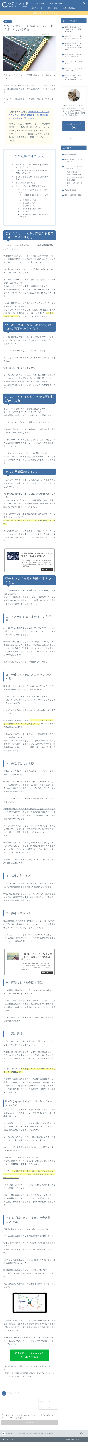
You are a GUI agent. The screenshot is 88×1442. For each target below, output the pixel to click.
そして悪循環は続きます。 (27, 183)
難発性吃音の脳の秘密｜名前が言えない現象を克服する (73, 29)
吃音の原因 (8, 21)
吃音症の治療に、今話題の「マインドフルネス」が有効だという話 (73, 78)
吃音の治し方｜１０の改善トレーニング (73, 69)
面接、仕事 (52, 8)
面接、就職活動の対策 (73, 195)
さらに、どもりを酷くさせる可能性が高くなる (32, 178)
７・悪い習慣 (24, 211)
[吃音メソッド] (15, 8)
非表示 (41, 156)
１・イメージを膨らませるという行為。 (33, 191)
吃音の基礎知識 (69, 8)
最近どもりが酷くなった (75, 184)
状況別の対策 (36, 8)
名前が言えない (73, 172)
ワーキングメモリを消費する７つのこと (32, 186)
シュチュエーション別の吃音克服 (73, 167)
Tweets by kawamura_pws (72, 139)
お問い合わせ (9, 1439)
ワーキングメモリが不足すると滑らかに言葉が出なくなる (32, 171)
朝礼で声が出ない (74, 174)
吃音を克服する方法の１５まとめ (73, 160)
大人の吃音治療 (37, 4)
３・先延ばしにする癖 (28, 200)
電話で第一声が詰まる (75, 177)
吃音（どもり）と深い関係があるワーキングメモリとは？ (32, 165)
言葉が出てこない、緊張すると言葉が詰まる (73, 37)
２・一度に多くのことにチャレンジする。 (34, 196)
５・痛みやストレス (27, 206)
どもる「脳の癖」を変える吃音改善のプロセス (34, 215)
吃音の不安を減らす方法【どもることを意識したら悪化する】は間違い (73, 46)
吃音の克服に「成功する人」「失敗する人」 (73, 55)
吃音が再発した (73, 180)
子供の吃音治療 (56, 4)
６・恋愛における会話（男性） (31, 209)
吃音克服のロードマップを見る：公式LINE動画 (29, 1355)
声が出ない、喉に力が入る (73, 62)
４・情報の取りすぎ (27, 203)
